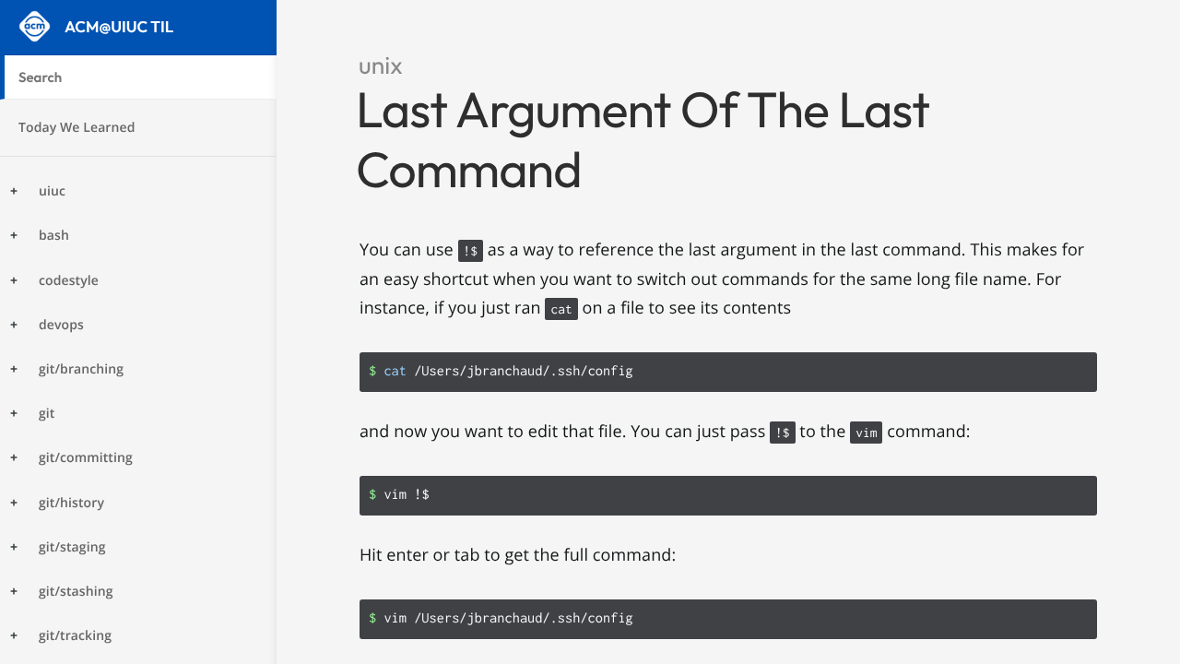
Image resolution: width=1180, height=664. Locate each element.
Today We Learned (76, 127)
